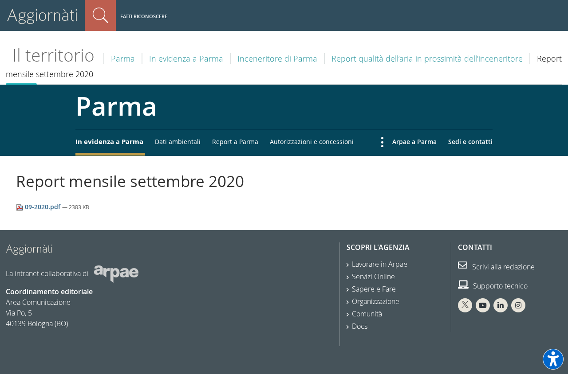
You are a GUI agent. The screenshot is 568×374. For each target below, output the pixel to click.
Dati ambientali (178, 141)
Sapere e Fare (374, 289)
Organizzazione (375, 301)
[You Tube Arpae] (483, 305)
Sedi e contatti (470, 141)
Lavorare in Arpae (379, 264)
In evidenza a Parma (186, 58)
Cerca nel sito (100, 15)
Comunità (367, 314)
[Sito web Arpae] (116, 273)
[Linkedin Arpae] (500, 305)
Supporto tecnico (499, 286)
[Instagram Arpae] (518, 305)
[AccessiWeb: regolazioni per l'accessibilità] (553, 359)
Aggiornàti (42, 15)
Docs (359, 326)
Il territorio (53, 55)
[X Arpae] (465, 305)
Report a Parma (235, 141)
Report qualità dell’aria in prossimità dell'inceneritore (427, 58)
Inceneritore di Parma (277, 58)
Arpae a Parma (414, 141)
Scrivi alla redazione (502, 267)
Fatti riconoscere (143, 16)
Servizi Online (373, 276)
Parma (123, 58)
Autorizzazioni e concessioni (312, 141)
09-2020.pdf (42, 207)
